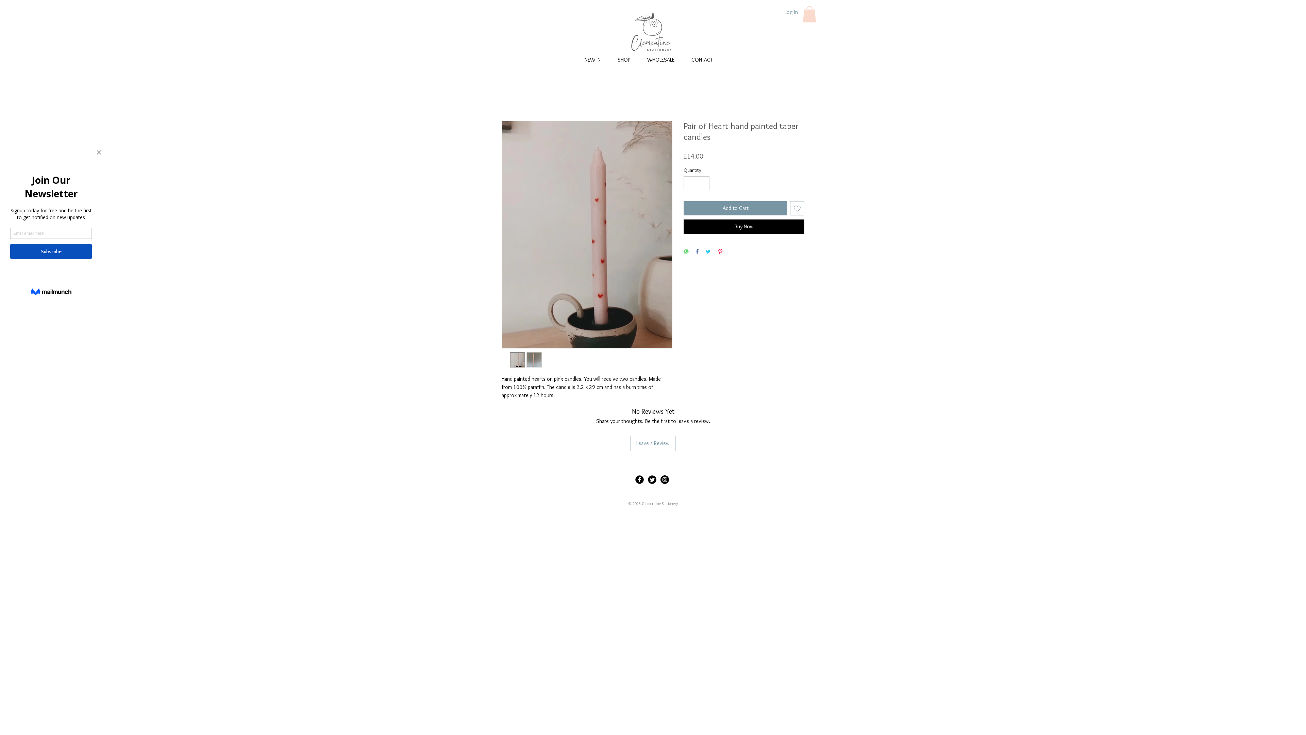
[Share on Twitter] (708, 252)
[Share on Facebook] (697, 252)
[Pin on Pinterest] (720, 252)
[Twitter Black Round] (652, 479)
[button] (809, 14)
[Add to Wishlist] (797, 208)
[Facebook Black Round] (639, 479)
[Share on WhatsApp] (686, 252)
